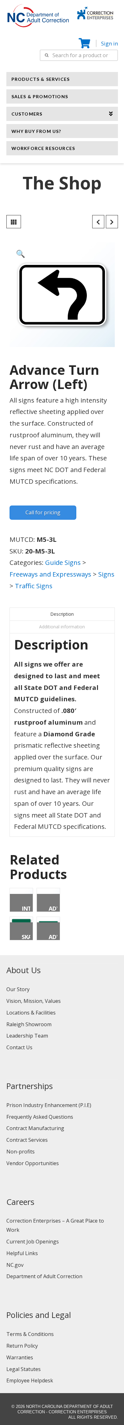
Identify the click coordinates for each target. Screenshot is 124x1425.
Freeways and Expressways (50, 574)
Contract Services (27, 1139)
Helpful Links (22, 1253)
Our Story (18, 989)
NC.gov (15, 1264)
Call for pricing (42, 512)
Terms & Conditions (30, 1334)
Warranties (19, 1357)
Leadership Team (27, 1035)
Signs (106, 574)
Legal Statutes (23, 1369)
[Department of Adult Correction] (41, 18)
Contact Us (19, 1047)
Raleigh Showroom (29, 1024)
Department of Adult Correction (44, 1276)
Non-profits (20, 1151)
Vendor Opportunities (32, 1163)
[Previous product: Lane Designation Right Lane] (98, 221)
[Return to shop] (13, 221)
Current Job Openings (32, 1241)
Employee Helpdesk (29, 1380)
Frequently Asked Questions (39, 1116)
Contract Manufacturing (35, 1128)
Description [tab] (62, 614)
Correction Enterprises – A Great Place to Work (55, 1225)
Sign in (109, 43)
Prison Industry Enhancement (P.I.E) (48, 1105)
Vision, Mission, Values (33, 1000)
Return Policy (22, 1345)
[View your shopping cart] (85, 43)
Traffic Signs (33, 585)
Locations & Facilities (31, 1012)
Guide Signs (63, 562)
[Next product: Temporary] (112, 221)
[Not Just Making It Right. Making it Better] (95, 12)
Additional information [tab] (62, 627)
